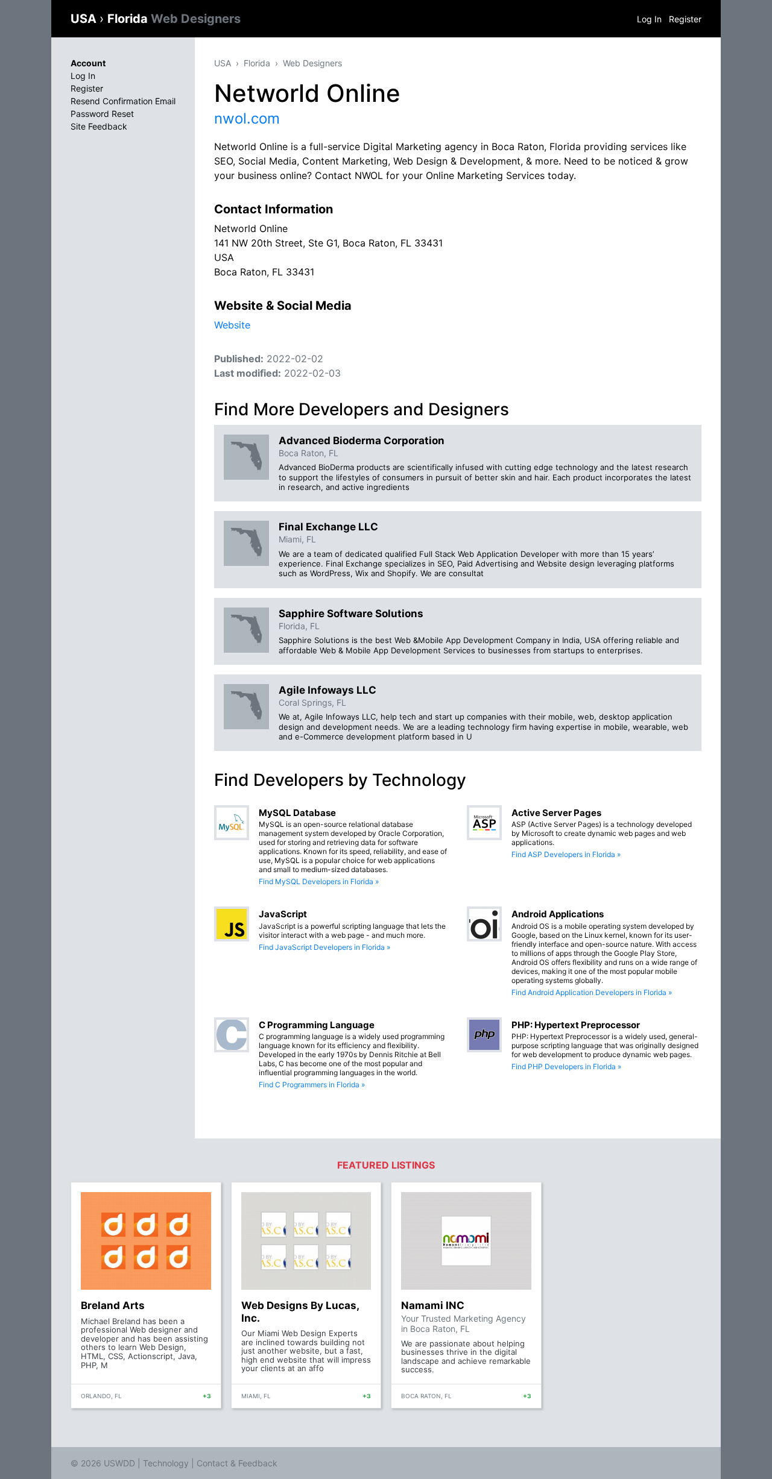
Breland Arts (113, 1305)
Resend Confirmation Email (123, 101)
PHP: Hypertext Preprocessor (575, 1025)
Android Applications (557, 914)
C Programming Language (317, 1025)
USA (85, 18)
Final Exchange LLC (328, 527)
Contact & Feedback (237, 1463)
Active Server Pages (556, 812)
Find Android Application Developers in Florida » (591, 992)
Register (685, 19)
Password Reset (102, 113)
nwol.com (247, 118)
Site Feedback (99, 126)
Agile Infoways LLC (327, 690)
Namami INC (432, 1305)
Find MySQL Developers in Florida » (319, 881)
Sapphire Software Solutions (351, 614)
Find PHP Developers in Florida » (566, 1066)
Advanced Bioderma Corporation (362, 441)
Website (232, 325)
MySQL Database (297, 812)
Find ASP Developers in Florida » (566, 854)
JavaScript (283, 914)
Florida (174, 18)
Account (88, 63)
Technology (166, 1463)
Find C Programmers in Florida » (312, 1084)
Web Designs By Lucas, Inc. (300, 1311)
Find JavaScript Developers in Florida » (324, 947)
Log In (649, 19)
